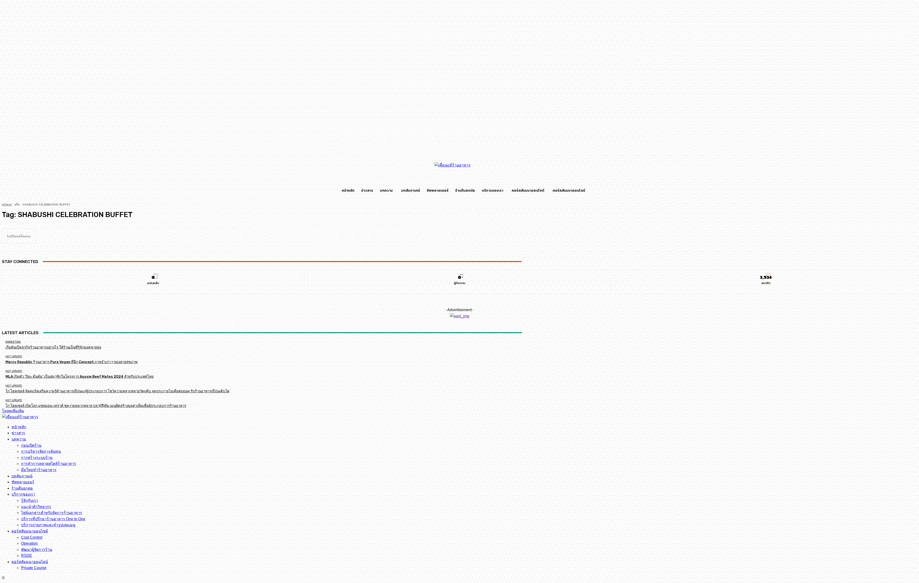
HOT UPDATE (14, 356)
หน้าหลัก (18, 427)
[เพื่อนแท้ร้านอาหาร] (459, 173)
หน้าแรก (7, 204)
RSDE (26, 556)
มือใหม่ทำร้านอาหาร (38, 470)
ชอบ (153, 273)
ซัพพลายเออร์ (22, 482)
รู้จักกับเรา (29, 500)
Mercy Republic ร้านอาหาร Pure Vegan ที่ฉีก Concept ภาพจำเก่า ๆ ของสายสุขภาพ (72, 362)
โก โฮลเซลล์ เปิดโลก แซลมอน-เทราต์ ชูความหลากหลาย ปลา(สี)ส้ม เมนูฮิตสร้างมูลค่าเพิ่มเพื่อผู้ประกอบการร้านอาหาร (96, 406)
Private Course (33, 568)
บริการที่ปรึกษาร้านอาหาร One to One (53, 519)
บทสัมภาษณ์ (22, 476)
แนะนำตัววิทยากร (36, 507)
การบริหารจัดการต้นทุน (41, 451)
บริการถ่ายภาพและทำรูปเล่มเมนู (48, 525)
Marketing (13, 342)
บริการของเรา (23, 494)
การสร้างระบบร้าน (36, 458)
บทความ (18, 439)
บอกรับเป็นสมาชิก (766, 273)
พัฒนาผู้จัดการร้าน (36, 550)
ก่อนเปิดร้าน (31, 445)
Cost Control (31, 537)
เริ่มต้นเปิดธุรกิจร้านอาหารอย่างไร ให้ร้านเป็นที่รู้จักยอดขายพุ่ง (53, 347)
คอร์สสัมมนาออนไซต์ (29, 531)
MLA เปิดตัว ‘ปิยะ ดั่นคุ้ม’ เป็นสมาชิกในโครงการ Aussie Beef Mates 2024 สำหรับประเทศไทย (80, 376)
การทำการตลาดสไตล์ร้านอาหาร (48, 464)
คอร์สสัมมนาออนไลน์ (29, 562)
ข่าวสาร (18, 433)
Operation (29, 543)
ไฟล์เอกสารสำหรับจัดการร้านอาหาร (51, 513)
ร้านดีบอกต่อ (22, 488)
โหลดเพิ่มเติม (13, 411)
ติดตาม (459, 273)
